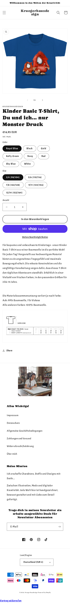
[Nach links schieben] (27, 100)
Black (30, 148)
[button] (4, 12)
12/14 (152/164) (14, 192)
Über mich (12, 453)
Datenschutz (13, 423)
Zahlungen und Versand (19, 438)
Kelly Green (12, 156)
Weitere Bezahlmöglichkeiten (35, 237)
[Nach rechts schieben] (42, 100)
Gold (43, 148)
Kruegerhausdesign (31, 592)
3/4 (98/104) (13, 177)
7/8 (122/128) (13, 184)
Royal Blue (12, 148)
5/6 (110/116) (35, 177)
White (27, 163)
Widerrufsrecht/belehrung (20, 446)
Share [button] (9, 350)
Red (43, 156)
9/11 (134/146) (36, 184)
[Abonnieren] (59, 527)
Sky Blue (11, 163)
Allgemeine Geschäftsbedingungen (24, 430)
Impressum (12, 415)
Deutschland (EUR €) (33, 562)
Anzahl (6, 200)
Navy (30, 156)
